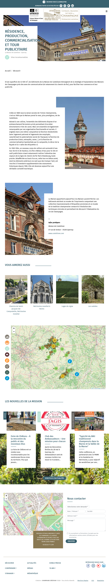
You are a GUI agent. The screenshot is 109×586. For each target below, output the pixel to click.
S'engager (9, 573)
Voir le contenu (21, 449)
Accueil (8, 71)
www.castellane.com (56, 233)
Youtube (68, 5)
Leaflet (92, 388)
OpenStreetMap (97, 388)
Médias (30, 568)
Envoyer (71, 541)
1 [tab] (80, 167)
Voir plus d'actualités (54, 478)
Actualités (31, 563)
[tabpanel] (80, 133)
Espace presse (55, 563)
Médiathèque (32, 573)
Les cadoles (92, 306)
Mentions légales (82, 580)
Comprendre (10, 568)
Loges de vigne (67, 306)
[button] (69, 361)
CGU (92, 580)
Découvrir (16, 71)
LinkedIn (72, 5)
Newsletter (100, 580)
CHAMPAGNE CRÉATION (49, 580)
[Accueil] (54, 15)
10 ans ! (52, 568)
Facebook (61, 5)
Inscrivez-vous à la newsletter (56, 2)
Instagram (64, 5)
